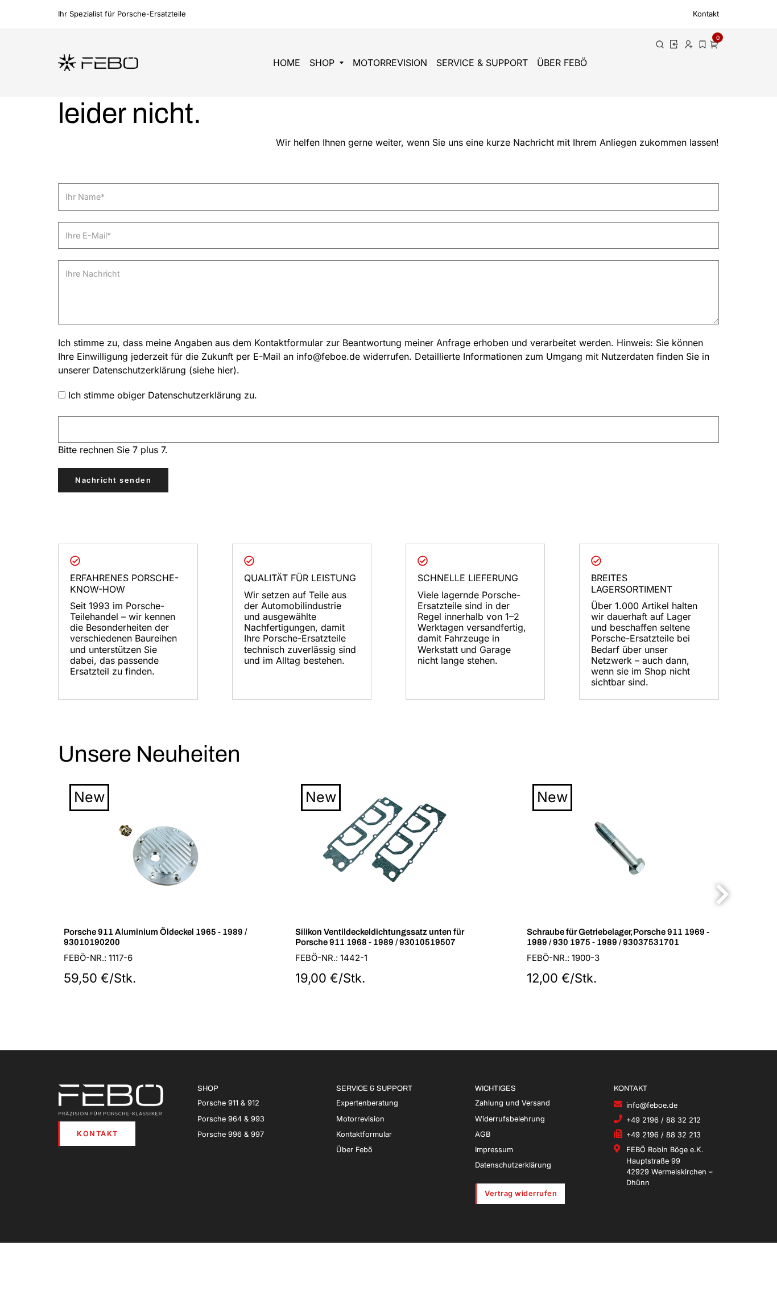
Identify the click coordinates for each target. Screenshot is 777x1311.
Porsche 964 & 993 (230, 1119)
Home (286, 62)
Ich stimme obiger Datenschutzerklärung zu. (162, 395)
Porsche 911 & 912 (228, 1103)
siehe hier (212, 370)
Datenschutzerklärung (513, 1165)
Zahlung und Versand (512, 1103)
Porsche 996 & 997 (230, 1134)
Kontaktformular (364, 1134)
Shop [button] (321, 62)
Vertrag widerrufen (521, 1193)
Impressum (494, 1149)
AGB (482, 1134)
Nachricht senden (113, 480)
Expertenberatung (367, 1103)
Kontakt (706, 13)
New (89, 796)
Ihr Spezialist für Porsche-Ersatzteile (122, 13)
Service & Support (482, 62)
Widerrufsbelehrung (510, 1119)
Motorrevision (390, 62)
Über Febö (562, 62)
